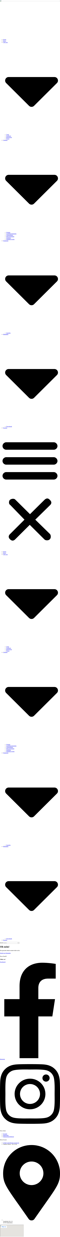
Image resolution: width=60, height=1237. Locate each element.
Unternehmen (9, 235)
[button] (30, 490)
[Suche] (18, 943)
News (4, 41)
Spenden (8, 333)
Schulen (8, 232)
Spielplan (8, 238)
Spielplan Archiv (10, 239)
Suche (1, 942)
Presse (7, 138)
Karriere (5, 428)
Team (7, 134)
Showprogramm (10, 236)
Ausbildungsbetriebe (11, 233)
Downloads (9, 426)
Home (4, 39)
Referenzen (9, 137)
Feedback (8, 136)
